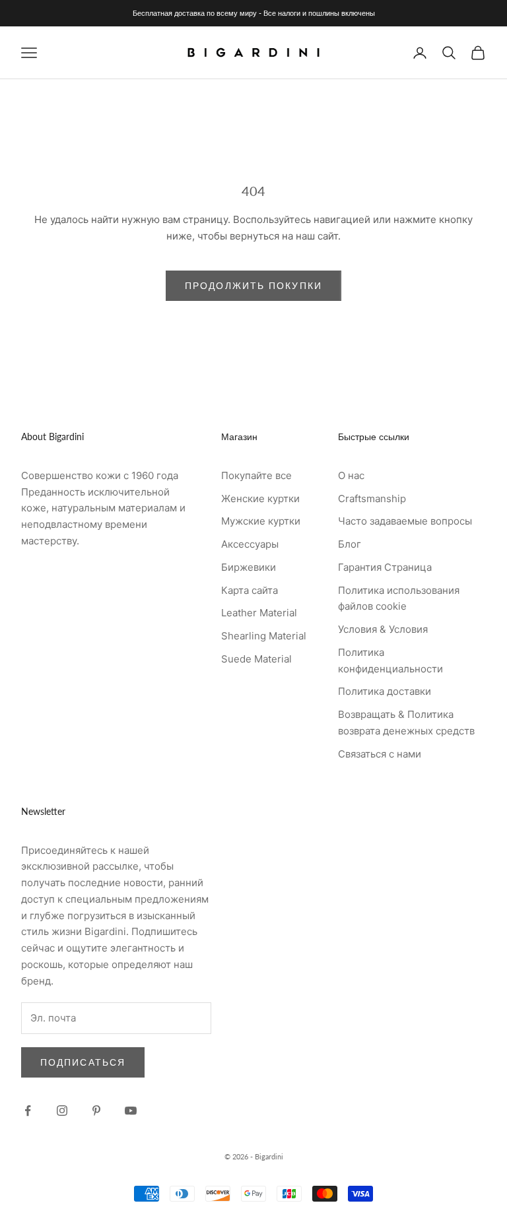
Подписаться (82, 1062)
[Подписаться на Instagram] (62, 1110)
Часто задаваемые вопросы (405, 521)
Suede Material (256, 659)
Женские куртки (260, 498)
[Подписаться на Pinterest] (96, 1110)
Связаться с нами (379, 754)
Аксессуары (250, 544)
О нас (351, 475)
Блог (349, 544)
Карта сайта (249, 590)
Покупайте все (256, 475)
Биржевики (248, 567)
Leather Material (259, 612)
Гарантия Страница (385, 567)
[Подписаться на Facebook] (27, 1110)
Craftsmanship (372, 498)
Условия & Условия (383, 629)
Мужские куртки (260, 521)
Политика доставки (384, 691)
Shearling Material (263, 636)
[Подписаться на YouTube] (130, 1110)
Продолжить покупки (253, 285)
